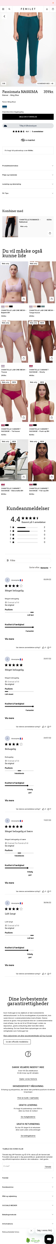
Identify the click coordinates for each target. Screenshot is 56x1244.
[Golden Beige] (7, 306)
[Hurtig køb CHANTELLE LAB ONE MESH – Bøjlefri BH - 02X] (23, 299)
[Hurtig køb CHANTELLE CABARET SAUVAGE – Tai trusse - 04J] (23, 417)
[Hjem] (28, 9)
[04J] (31, 365)
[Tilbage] (4, 16)
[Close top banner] (53, 3)
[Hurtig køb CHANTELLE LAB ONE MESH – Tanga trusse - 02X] (51, 299)
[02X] (3, 306)
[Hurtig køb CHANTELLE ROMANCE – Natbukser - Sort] (50, 233)
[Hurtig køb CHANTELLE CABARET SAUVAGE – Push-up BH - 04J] (51, 417)
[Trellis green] (43, 306)
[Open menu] (3, 9)
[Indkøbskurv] (53, 9)
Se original (9, 605)
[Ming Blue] (4, 107)
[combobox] (40, 567)
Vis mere (9, 639)
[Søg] (9, 9)
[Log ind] (47, 9)
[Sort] (11, 306)
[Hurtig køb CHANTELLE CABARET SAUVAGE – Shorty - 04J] (51, 358)
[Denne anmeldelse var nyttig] (43, 647)
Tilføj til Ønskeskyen (28, 126)
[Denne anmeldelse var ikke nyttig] (48, 647)
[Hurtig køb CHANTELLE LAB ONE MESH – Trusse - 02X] (23, 358)
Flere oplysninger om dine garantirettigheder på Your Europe (27, 1036)
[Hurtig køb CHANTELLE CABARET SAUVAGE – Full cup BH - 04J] (51, 477)
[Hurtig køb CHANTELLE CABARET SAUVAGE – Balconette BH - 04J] (23, 477)
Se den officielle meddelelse (17, 1042)
